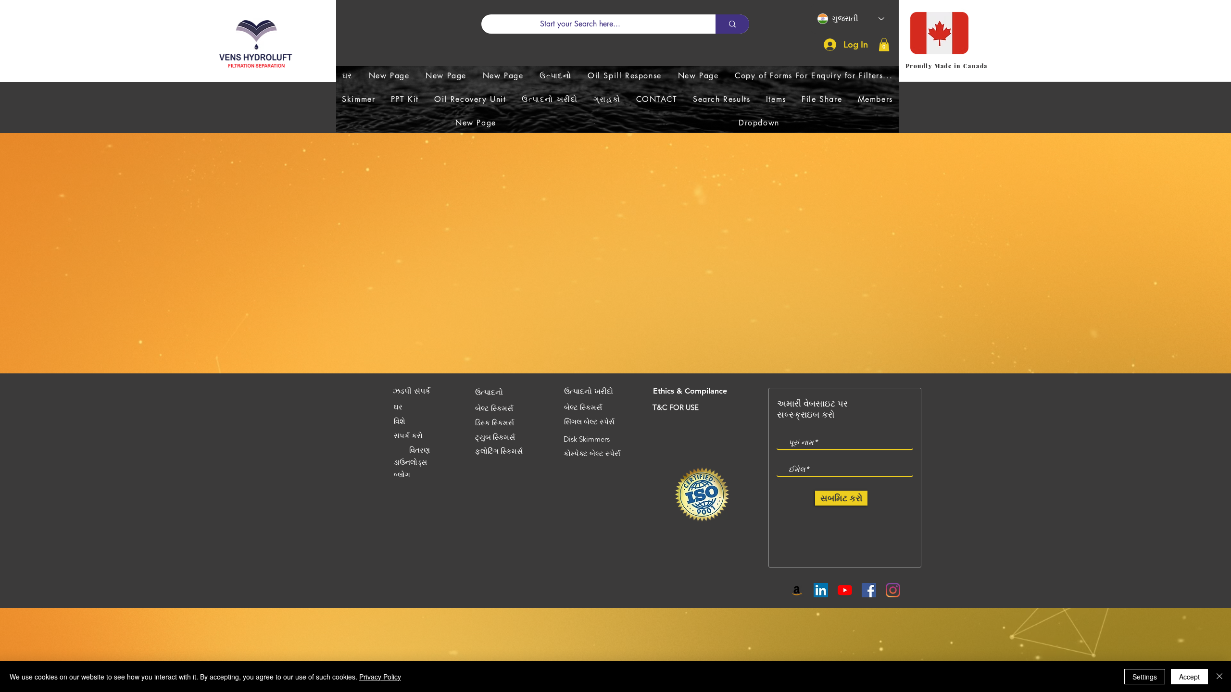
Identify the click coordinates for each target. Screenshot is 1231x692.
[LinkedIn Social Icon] (821, 590)
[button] (884, 44)
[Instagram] (893, 590)
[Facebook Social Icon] (869, 590)
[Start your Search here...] (732, 24)
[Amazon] (797, 590)
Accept (1189, 676)
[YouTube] (845, 590)
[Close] (1219, 676)
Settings (1144, 676)
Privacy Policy (380, 676)
